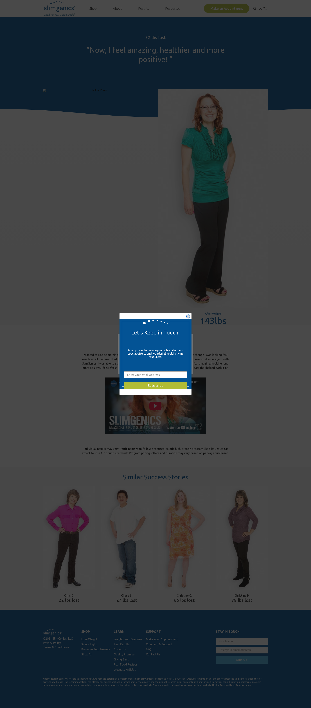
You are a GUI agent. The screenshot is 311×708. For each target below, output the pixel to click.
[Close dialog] (188, 316)
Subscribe (155, 385)
